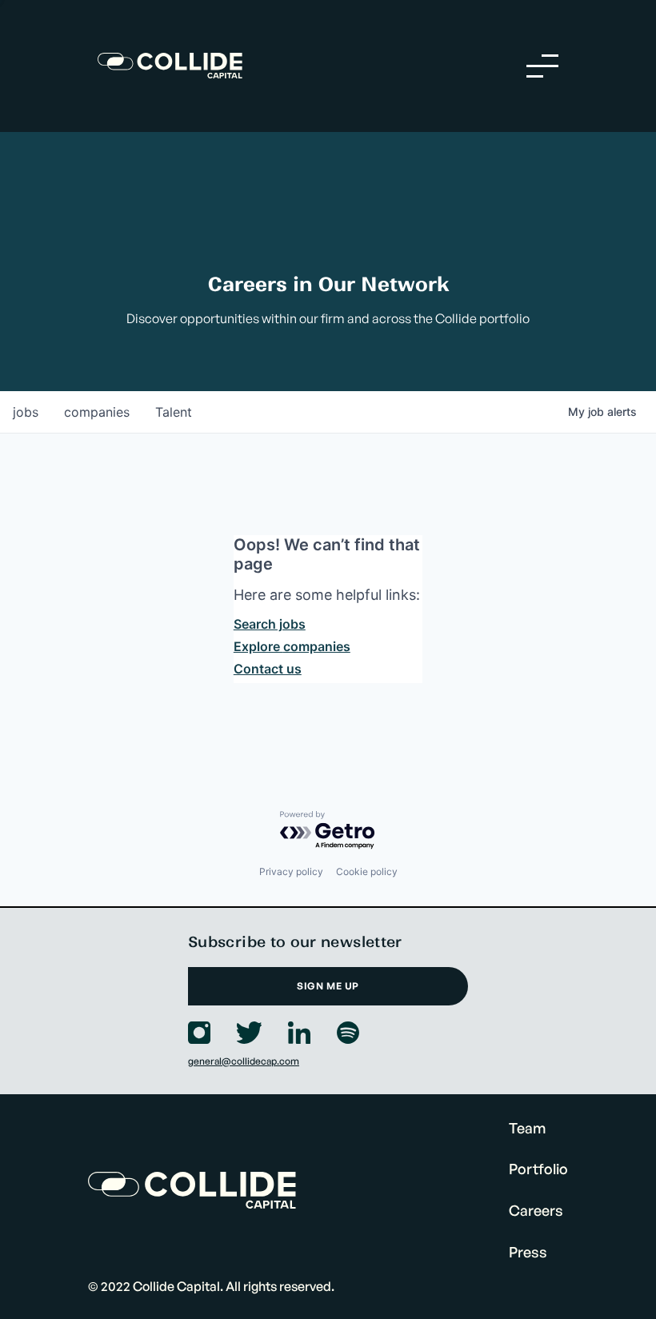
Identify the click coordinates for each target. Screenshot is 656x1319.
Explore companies (292, 646)
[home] (170, 65)
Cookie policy (367, 871)
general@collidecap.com (243, 1061)
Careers (536, 1210)
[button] (542, 66)
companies (97, 412)
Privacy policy (291, 871)
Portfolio (538, 1168)
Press (528, 1252)
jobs (25, 412)
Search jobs (270, 624)
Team (527, 1128)
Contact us (268, 669)
